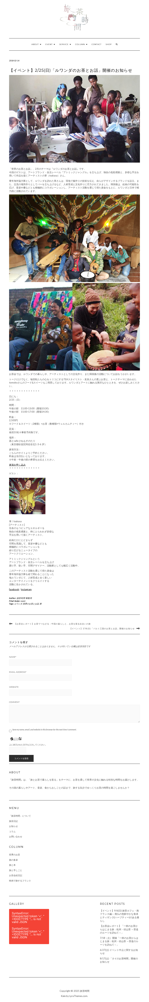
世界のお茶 (14, 854)
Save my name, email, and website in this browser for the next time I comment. (44, 729)
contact (96, 44)
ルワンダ (18, 604)
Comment (14, 702)
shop (109, 44)
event (49, 44)
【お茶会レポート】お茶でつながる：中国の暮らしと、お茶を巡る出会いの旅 (52, 624)
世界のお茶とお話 (31, 604)
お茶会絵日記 (15, 875)
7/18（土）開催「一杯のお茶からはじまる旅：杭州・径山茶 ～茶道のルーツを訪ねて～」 (119, 941)
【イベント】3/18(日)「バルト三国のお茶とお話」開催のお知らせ (102, 628)
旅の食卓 (13, 860)
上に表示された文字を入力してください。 (28, 744)
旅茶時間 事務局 (24, 598)
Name (12, 657)
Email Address (17, 672)
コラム (12, 831)
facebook (14, 589)
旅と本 (12, 865)
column (80, 44)
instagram (26, 589)
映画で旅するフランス (20, 880)
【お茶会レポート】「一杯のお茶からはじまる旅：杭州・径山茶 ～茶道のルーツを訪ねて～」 (119, 929)
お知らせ (13, 826)
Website (14, 687)
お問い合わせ (15, 836)
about (35, 44)
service (64, 44)
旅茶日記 (13, 821)
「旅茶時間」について (20, 815)
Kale (63, 996)
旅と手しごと (15, 870)
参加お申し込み (17, 464)
